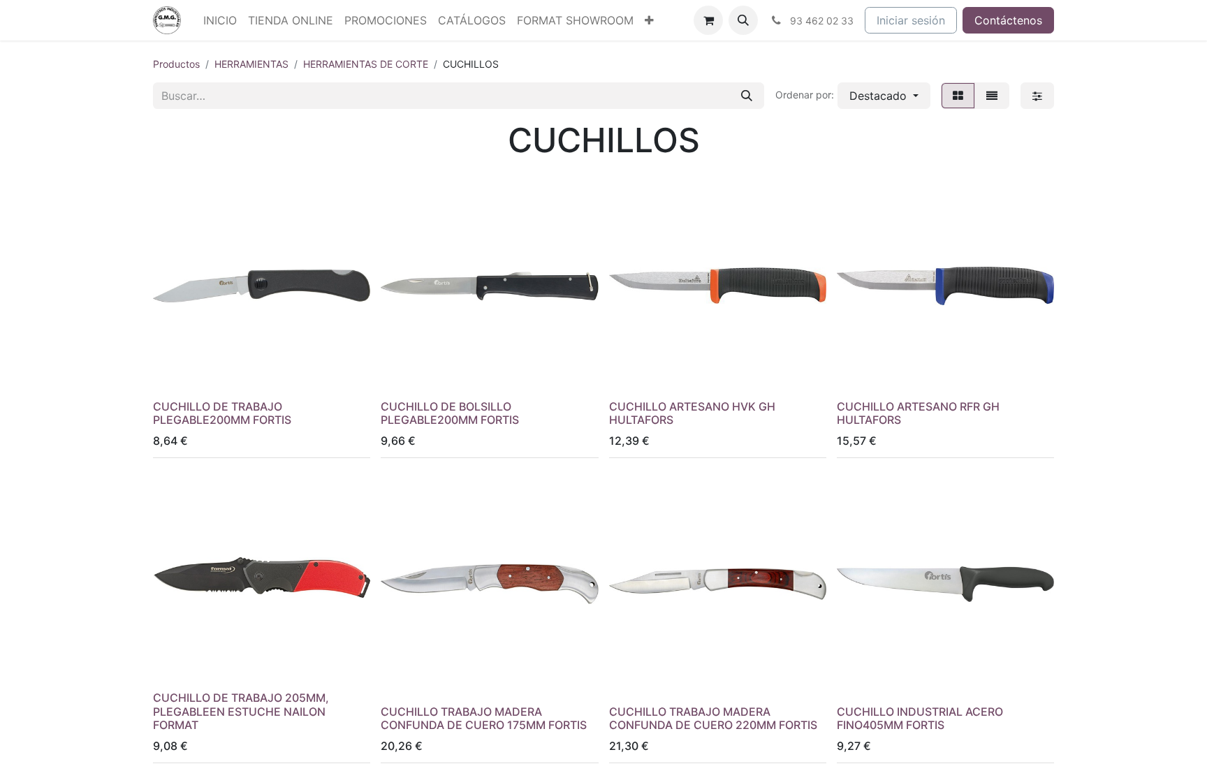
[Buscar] (746, 95)
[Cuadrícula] (958, 95)
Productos (176, 64)
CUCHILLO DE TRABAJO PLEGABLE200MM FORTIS (222, 413)
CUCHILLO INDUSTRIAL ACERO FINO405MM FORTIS (920, 718)
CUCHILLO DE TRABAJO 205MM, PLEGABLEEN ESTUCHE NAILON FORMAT (241, 711)
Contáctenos (1008, 20)
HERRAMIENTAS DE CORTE (365, 64)
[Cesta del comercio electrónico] (708, 20)
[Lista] (991, 95)
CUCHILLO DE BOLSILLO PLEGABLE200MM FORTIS (450, 413)
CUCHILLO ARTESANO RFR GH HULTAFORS (918, 413)
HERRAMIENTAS (251, 64)
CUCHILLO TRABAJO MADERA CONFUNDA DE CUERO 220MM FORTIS (713, 718)
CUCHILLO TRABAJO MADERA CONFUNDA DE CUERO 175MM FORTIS (484, 718)
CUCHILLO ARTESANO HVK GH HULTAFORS (692, 413)
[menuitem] (220, 20)
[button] (743, 20)
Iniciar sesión (911, 20)
